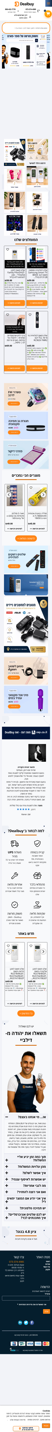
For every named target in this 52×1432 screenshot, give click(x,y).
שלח (46, 1311)
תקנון (48, 1269)
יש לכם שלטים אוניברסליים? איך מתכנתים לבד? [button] (27, 1216)
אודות (47, 1264)
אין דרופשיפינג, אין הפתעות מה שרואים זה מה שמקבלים (37, 920)
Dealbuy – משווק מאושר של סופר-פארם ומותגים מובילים (14, 920)
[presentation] (8, 494)
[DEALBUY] (26, 4)
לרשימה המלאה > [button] (26, 538)
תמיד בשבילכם (11, 12)
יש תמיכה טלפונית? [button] (33, 1208)
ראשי (48, 1261)
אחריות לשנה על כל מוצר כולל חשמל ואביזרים (14, 889)
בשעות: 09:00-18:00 (30, 12)
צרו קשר (46, 1266)
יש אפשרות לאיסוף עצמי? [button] (28, 1179)
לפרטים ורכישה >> (36, 303)
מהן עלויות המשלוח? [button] (32, 1166)
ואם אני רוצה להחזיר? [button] (31, 1192)
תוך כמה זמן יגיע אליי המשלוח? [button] (31, 1158)
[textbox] (13, 1270)
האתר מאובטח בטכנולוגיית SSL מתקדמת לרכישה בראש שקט (37, 861)
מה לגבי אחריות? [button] (34, 1185)
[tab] (26, 1117)
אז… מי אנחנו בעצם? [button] (32, 1117)
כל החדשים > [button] (26, 1013)
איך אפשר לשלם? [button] (34, 1173)
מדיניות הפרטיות (26, 1304)
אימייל (47, 1294)
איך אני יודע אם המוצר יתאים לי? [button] (26, 1200)
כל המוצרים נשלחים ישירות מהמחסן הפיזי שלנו (37, 891)
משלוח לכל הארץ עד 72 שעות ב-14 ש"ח (15, 861)
